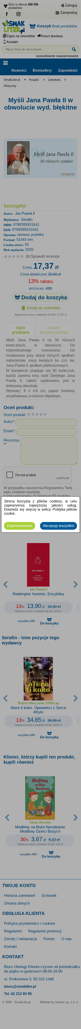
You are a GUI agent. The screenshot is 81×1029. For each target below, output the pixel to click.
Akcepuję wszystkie (58, 526)
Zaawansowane (19, 526)
